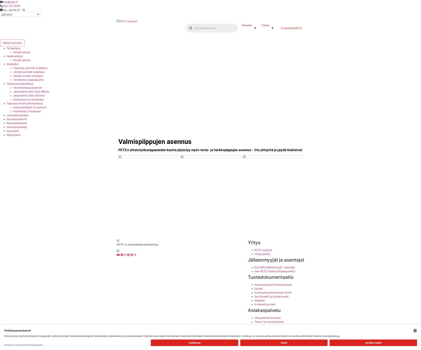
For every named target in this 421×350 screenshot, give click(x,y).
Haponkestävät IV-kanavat (29, 107)
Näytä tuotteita (12, 42)
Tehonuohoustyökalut (20, 83)
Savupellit (13, 131)
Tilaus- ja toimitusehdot (269, 321)
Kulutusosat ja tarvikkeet (28, 99)
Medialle (259, 300)
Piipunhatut (14, 135)
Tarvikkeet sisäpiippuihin (28, 79)
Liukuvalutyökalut (17, 115)
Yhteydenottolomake (267, 317)
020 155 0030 (11, 6)
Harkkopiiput (15, 56)
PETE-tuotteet (263, 250)
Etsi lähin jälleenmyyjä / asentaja (274, 267)
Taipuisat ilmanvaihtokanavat (25, 103)
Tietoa (265, 25)
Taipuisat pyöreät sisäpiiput (30, 68)
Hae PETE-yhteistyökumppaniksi (274, 271)
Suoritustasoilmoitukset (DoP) (273, 292)
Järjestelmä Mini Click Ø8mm (31, 91)
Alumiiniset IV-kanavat (27, 111)
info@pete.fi (10, 2)
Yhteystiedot (262, 254)
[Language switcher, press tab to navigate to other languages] (20, 14)
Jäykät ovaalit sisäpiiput (28, 75)
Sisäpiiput (13, 64)
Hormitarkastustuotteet (27, 87)
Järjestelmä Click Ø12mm (29, 95)
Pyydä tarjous (21, 52)
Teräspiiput (13, 48)
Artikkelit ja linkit (264, 304)
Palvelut (247, 25)
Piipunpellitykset (17, 123)
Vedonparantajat (17, 127)
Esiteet (258, 288)
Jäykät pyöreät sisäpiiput (29, 72)
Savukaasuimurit (17, 119)
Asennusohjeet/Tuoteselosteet (273, 284)
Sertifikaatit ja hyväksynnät (271, 296)
